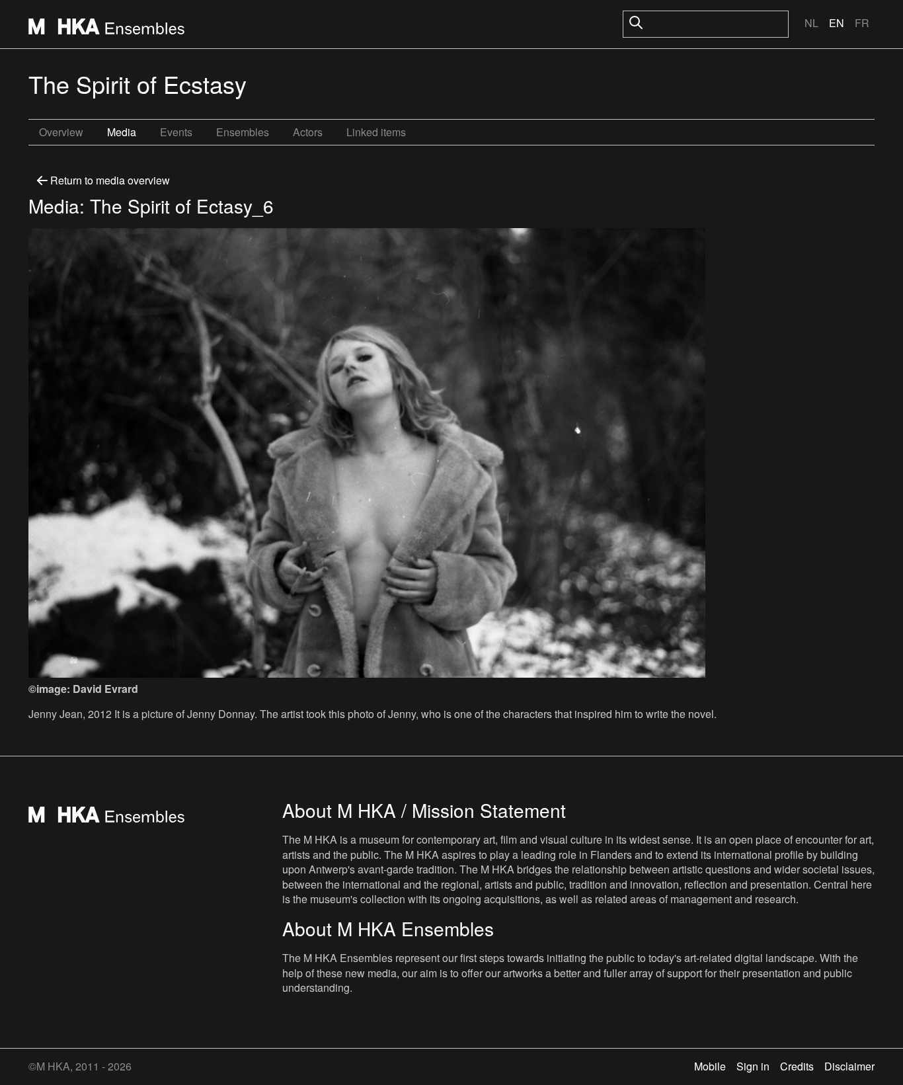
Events (176, 132)
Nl (811, 22)
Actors (308, 132)
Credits (797, 1066)
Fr (862, 22)
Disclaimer (849, 1066)
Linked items (376, 132)
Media (121, 132)
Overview (61, 132)
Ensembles (242, 132)
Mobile (710, 1066)
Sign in (752, 1066)
